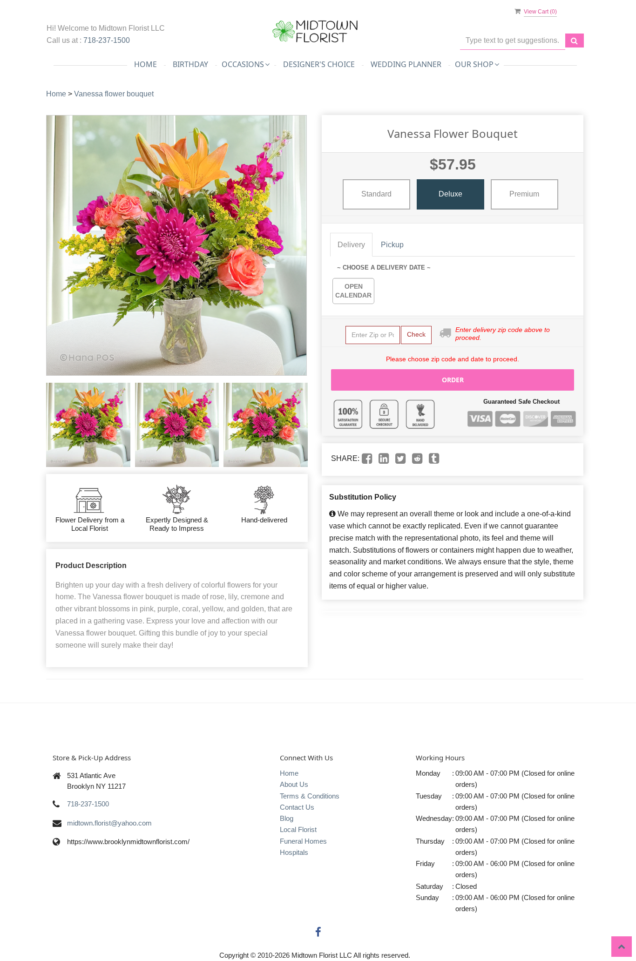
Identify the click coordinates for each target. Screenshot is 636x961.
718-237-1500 (106, 40)
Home (145, 64)
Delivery (351, 245)
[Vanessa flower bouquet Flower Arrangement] (88, 425)
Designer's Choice (319, 64)
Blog (286, 818)
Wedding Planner (406, 64)
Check (416, 334)
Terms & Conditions (309, 796)
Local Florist (298, 829)
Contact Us (297, 807)
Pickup (392, 245)
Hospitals (294, 852)
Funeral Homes (303, 841)
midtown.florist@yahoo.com (109, 823)
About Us (294, 784)
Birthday (190, 64)
